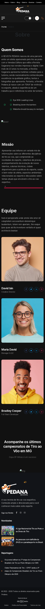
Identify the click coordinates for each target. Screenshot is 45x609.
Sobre (13, 2)
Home (7, 2)
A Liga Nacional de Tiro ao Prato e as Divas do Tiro (29, 530)
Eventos (31, 2)
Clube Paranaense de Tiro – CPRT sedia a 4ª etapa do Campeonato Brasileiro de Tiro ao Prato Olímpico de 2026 (23, 571)
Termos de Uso (35, 605)
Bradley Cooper (11, 410)
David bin (7, 288)
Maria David (9, 349)
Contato (39, 2)
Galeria (24, 2)
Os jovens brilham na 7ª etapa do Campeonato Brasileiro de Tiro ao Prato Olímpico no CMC (22, 561)
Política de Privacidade (19, 605)
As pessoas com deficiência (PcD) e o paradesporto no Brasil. (29, 540)
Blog (18, 2)
